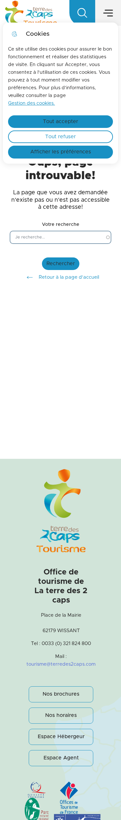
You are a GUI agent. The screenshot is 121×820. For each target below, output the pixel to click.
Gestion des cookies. (31, 103)
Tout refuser (60, 136)
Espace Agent (61, 757)
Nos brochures (61, 694)
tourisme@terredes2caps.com (61, 664)
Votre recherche (60, 224)
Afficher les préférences (60, 151)
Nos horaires (61, 715)
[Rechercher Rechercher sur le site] (82, 13)
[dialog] (60, 93)
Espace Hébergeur (61, 736)
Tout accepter (60, 121)
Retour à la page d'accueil (69, 277)
